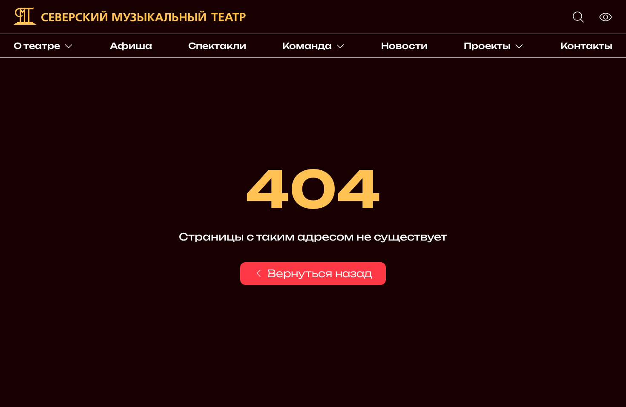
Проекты (487, 45)
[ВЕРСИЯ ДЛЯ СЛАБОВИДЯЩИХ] (605, 17)
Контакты (586, 45)
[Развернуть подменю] (68, 46)
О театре (37, 45)
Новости (404, 45)
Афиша (131, 45)
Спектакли (217, 45)
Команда (307, 45)
